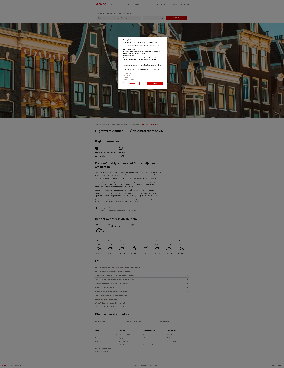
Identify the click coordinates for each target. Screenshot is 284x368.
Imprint (126, 77)
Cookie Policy (127, 75)
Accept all (155, 83)
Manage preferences (129, 79)
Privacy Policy (127, 73)
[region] (142, 63)
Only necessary (131, 83)
